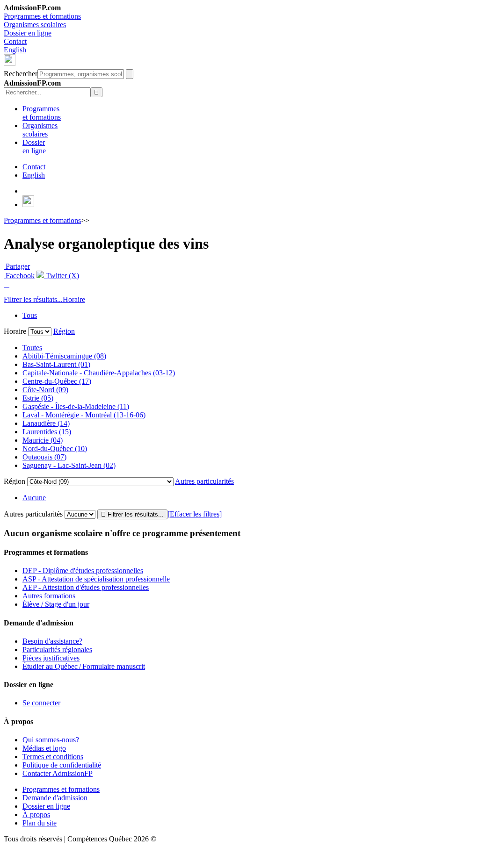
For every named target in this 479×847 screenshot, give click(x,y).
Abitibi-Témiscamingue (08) (64, 356)
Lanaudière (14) (46, 423)
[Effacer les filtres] (194, 514)
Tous (29, 315)
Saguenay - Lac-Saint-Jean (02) (69, 465)
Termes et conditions (52, 757)
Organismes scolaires (35, 25)
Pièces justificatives (51, 658)
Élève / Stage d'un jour (55, 604)
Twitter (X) (61, 276)
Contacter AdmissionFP (57, 773)
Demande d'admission (54, 798)
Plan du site (39, 823)
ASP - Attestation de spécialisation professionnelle (96, 579)
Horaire (74, 299)
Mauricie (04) (42, 440)
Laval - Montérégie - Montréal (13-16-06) (83, 415)
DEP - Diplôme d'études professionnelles (82, 570)
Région (64, 331)
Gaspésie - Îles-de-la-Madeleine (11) (75, 406)
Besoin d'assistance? (52, 641)
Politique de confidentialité (61, 765)
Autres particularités (204, 481)
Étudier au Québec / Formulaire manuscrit (83, 666)
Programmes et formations (42, 16)
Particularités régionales (57, 649)
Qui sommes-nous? (50, 740)
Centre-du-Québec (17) (56, 381)
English (15, 50)
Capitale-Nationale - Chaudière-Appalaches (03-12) (98, 373)
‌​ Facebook (19, 276)
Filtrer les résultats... (33, 299)
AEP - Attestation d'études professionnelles (85, 587)
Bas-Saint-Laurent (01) (56, 364)
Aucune (34, 498)
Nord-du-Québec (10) (54, 448)
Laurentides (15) (46, 432)
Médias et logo (44, 748)
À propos (36, 814)
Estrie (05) (37, 398)
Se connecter (41, 703)
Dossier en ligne (27, 33)
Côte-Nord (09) (45, 390)
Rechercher (20, 74)
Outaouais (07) (44, 457)
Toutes (32, 348)
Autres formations (48, 596)
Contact (15, 41)
